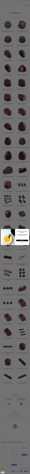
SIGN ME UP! (22, 240)
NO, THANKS (22, 242)
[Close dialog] (28, 229)
